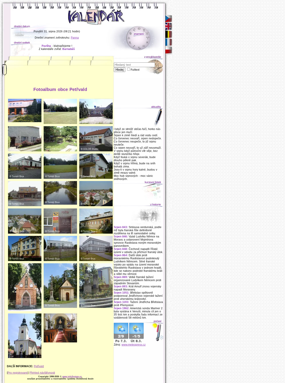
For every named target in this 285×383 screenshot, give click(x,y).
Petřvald (39, 366)
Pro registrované (18, 372)
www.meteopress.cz (134, 344)
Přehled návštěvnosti (42, 372)
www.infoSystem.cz (72, 376)
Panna (75, 37)
